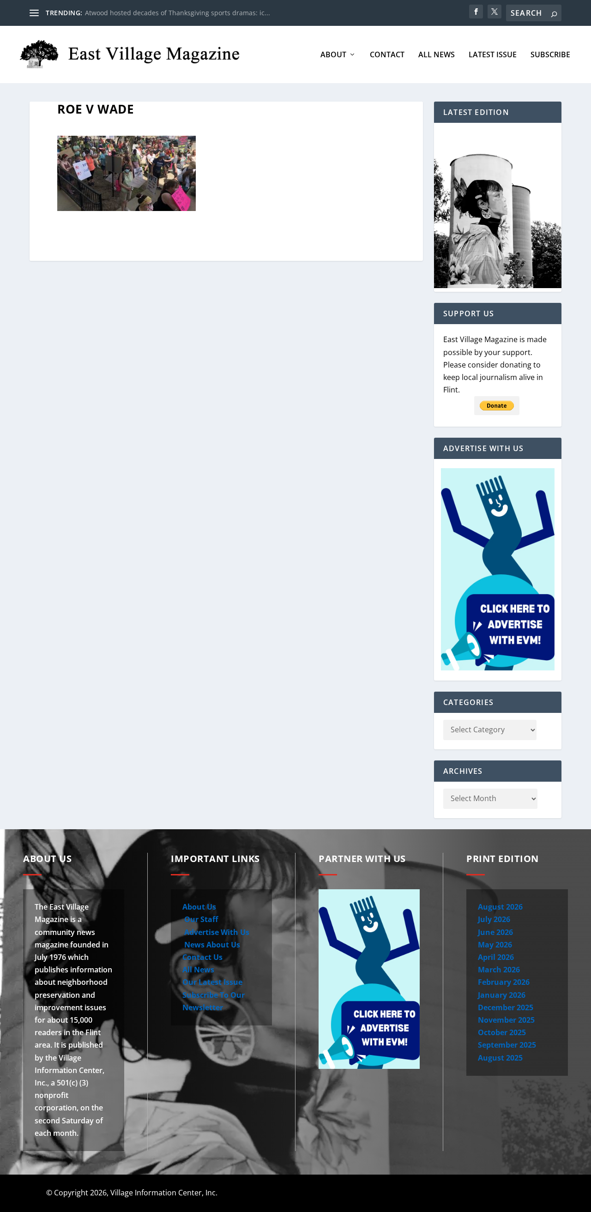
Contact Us (202, 957)
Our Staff (200, 919)
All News (436, 55)
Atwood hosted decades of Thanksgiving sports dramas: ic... (177, 12)
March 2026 (499, 970)
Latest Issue (493, 55)
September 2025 (507, 1045)
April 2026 (496, 957)
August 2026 (500, 907)
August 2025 (500, 1058)
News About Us (211, 945)
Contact (387, 55)
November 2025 (506, 1020)
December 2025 (505, 1007)
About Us (199, 907)
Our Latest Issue (212, 982)
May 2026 (495, 945)
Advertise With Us (215, 932)
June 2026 (495, 932)
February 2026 (504, 982)
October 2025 (502, 1032)
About (333, 55)
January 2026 (501, 995)
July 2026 (494, 919)
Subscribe (550, 55)
